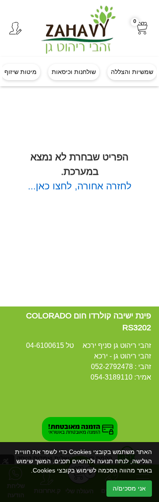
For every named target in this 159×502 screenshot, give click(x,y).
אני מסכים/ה (129, 488)
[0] (142, 28)
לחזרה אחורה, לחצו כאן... (80, 186)
